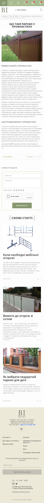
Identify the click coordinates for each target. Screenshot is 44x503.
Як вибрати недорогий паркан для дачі (19, 378)
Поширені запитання (31, 453)
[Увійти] (18, 3)
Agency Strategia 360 (27, 425)
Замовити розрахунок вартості (32, 441)
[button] (22, 10)
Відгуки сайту (8, 444)
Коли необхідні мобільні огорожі (20, 256)
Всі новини (7, 157)
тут (3, 148)
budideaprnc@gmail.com (21, 492)
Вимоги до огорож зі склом (18, 317)
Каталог (26, 437)
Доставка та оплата (11, 441)
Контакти (6, 437)
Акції (25, 446)
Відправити (22, 205)
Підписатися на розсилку (22, 472)
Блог (25, 449)
